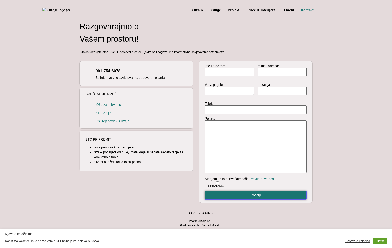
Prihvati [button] (379, 241)
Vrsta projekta (215, 85)
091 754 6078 (108, 71)
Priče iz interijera (261, 10)
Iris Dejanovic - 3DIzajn (112, 121)
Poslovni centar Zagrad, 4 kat (199, 225)
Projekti (234, 10)
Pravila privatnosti (262, 179)
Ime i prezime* (215, 66)
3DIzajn (197, 10)
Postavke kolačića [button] (357, 241)
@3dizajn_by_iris (108, 104)
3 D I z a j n (104, 113)
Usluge (215, 10)
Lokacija (264, 85)
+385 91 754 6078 (199, 213)
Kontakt (307, 10)
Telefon (210, 103)
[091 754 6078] (88, 73)
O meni (288, 10)
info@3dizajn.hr (199, 221)
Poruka (210, 118)
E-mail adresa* (268, 66)
